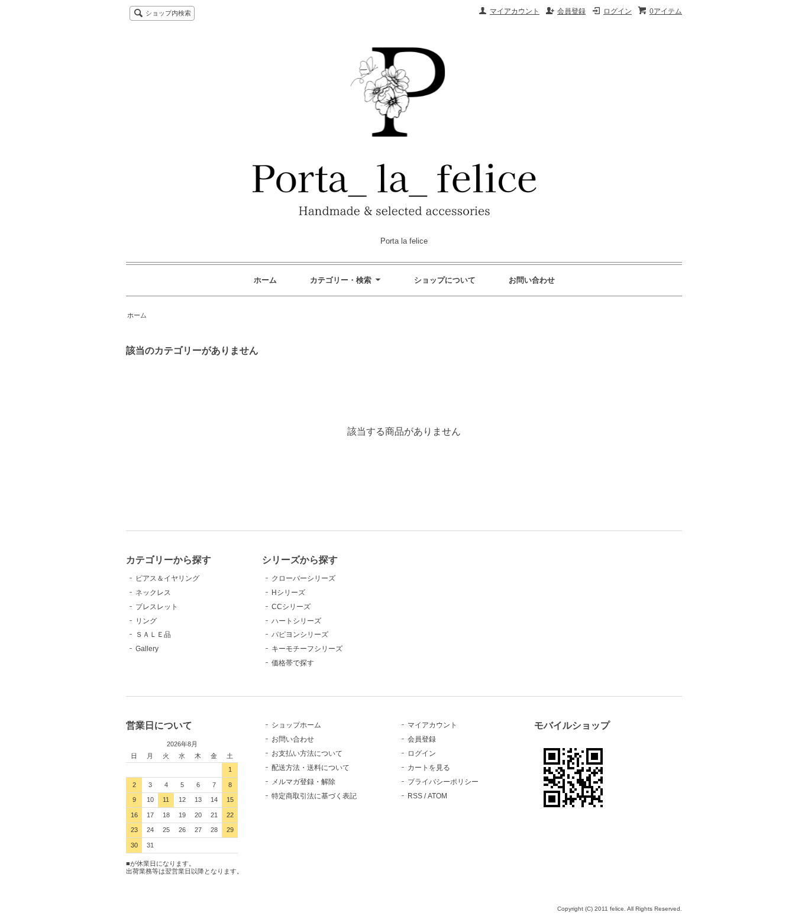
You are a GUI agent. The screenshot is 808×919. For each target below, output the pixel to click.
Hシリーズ (288, 592)
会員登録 (571, 11)
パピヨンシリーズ (300, 634)
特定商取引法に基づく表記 (314, 796)
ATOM (437, 796)
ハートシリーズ (296, 621)
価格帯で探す (296, 663)
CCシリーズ (291, 607)
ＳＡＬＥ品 (153, 634)
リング (146, 621)
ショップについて (445, 280)
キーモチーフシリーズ (307, 649)
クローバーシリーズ (303, 578)
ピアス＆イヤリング (167, 578)
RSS (415, 796)
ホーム (265, 280)
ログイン (617, 11)
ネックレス (153, 592)
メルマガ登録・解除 (303, 782)
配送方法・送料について (311, 767)
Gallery (147, 649)
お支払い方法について (307, 753)
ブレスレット (156, 607)
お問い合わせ (532, 280)
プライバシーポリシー (443, 782)
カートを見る (429, 767)
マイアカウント (514, 11)
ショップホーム (296, 725)
